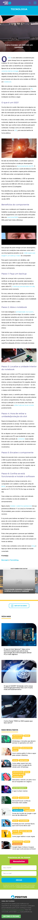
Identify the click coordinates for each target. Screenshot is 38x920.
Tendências (17, 776)
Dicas (27, 735)
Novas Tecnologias (21, 808)
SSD (9, 58)
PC (32, 89)
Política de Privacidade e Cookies (13, 910)
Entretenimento (19, 788)
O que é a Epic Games (20, 791)
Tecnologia (19, 9)
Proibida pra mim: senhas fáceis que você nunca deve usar (23, 824)
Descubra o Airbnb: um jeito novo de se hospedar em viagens (24, 780)
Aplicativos (18, 735)
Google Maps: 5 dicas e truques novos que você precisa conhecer (24, 848)
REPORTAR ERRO (20, 606)
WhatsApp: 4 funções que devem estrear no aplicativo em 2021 (24, 742)
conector (21, 439)
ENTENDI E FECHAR (11, 916)
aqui (18, 912)
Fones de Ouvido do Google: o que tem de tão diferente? (24, 814)
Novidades (17, 844)
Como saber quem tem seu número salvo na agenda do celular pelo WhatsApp (22, 765)
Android (16, 748)
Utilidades (24, 798)
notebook (7, 82)
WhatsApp (17, 738)
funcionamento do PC (25, 166)
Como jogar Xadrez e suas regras (23, 836)
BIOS (3, 486)
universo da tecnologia (9, 71)
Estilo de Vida (18, 774)
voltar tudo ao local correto (24, 405)
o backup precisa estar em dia (23, 286)
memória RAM (12, 217)
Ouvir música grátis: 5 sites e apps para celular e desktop (24, 754)
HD (16, 130)
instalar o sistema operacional (21, 506)
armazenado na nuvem (24, 312)
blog (33, 546)
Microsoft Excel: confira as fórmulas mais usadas (21, 801)
